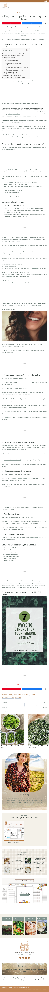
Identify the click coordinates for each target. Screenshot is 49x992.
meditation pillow (10, 282)
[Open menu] (46, 6)
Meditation (9, 64)
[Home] (11, 12)
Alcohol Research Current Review (20, 478)
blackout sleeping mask (35, 537)
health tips (4, 694)
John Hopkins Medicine (14, 114)
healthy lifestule (17, 694)
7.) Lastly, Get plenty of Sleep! (12, 73)
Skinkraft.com (11, 170)
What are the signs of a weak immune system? (13, 55)
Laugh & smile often (11, 66)
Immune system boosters (9, 57)
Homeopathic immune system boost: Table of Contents (15, 52)
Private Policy (5, 987)
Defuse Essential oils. (11, 61)
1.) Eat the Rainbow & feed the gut (13, 59)
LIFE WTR (4, 411)
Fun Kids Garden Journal (13, 842)
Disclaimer (39, 33)
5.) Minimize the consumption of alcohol (14, 70)
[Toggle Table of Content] (27, 50)
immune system (25, 694)
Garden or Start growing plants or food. (14, 63)
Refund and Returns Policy (24, 987)
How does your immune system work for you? (13, 53)
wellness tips (18, 697)
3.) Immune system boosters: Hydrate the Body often (17, 67)
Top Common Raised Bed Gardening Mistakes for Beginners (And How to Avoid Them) (39, 861)
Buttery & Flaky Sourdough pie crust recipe (39, 869)
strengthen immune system (8, 697)
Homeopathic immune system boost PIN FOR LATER (15, 77)
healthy (10, 694)
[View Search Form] (3, 1)
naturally (33, 694)
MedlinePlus (11, 445)
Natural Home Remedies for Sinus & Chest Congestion (12, 705)
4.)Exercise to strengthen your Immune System (16, 69)
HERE (39, 305)
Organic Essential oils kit (33, 268)
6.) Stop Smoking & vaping (11, 72)
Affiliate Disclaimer (13, 987)
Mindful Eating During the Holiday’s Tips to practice (36, 705)
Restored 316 (44, 989)
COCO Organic (7, 417)
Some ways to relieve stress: (12, 60)
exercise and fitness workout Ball (12, 460)
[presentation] (14, 831)
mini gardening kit (9, 276)
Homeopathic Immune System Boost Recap (13, 75)
